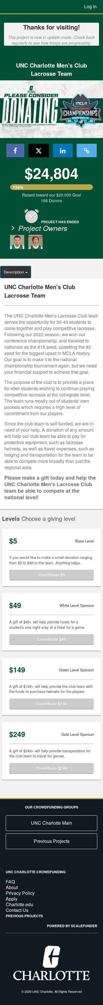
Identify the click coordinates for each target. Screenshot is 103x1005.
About (12, 887)
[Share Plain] (87, 150)
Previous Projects (52, 841)
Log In (90, 6)
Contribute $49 (51, 639)
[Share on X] (38, 150)
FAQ (10, 881)
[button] (7, 109)
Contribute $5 (51, 575)
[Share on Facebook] (15, 150)
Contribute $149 (51, 704)
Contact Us (17, 910)
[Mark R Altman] (17, 242)
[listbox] (51, 109)
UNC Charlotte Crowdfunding (36, 871)
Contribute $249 (51, 768)
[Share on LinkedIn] (63, 150)
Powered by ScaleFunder (72, 925)
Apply (11, 898)
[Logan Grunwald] (35, 242)
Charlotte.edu (19, 904)
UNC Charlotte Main (51, 823)
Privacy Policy (20, 893)
